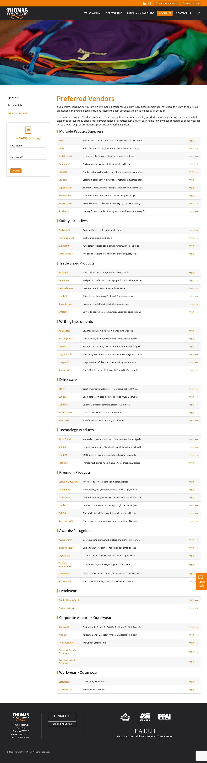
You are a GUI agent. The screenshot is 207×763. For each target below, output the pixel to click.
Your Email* (16, 157)
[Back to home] (17, 13)
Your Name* (17, 145)
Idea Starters (113, 13)
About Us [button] (165, 13)
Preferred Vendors (18, 112)
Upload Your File (62, 723)
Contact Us (183, 13)
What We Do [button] (92, 13)
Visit (191, 140)
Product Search (168, 3)
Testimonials (15, 105)
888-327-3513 (192, 3)
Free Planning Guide (140, 13)
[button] (199, 13)
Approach (13, 97)
